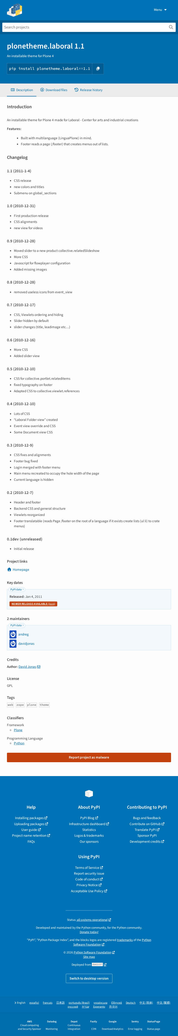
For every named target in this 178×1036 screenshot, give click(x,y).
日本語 (60, 1003)
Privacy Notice (87, 885)
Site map (89, 957)
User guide (29, 829)
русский (73, 1007)
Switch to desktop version (89, 978)
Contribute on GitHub (145, 823)
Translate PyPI (145, 829)
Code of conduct (87, 879)
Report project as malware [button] (89, 757)
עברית (85, 1007)
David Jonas (27, 666)
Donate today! (89, 932)
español (34, 1003)
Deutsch (131, 1003)
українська (100, 1003)
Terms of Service (87, 867)
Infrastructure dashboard (87, 823)
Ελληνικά (116, 1003)
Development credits (145, 841)
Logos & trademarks (89, 835)
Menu (158, 9)
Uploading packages (29, 823)
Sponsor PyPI (147, 835)
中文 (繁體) (163, 1003)
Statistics (89, 829)
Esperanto (99, 1007)
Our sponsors (89, 841)
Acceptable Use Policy (87, 891)
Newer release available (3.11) (33, 604)
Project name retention (29, 835)
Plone (18, 730)
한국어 (113, 1007)
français (47, 1003)
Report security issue (89, 873)
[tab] (21, 90)
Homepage (21, 569)
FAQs (31, 841)
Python (19, 743)
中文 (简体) (146, 1003)
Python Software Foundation (92, 952)
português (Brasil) (79, 1003)
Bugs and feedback (147, 817)
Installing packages (29, 817)
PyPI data (16, 590)
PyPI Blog (87, 817)
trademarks (125, 940)
